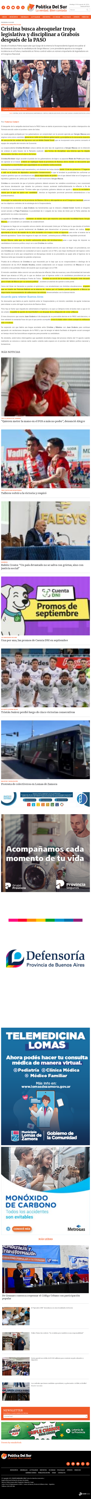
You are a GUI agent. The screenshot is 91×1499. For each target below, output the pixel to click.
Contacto (61, 1473)
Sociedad (56, 17)
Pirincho (85, 17)
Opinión (76, 17)
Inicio (4, 17)
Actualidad (35, 17)
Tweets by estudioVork (11, 1442)
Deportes (46, 17)
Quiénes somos (31, 1473)
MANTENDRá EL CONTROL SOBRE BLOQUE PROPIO (47, 113)
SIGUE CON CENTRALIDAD (26, 113)
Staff (54, 1473)
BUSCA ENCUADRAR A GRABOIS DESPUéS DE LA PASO (75, 113)
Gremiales (25, 17)
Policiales (67, 17)
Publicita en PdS (44, 1473)
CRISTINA (15, 113)
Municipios (13, 17)
